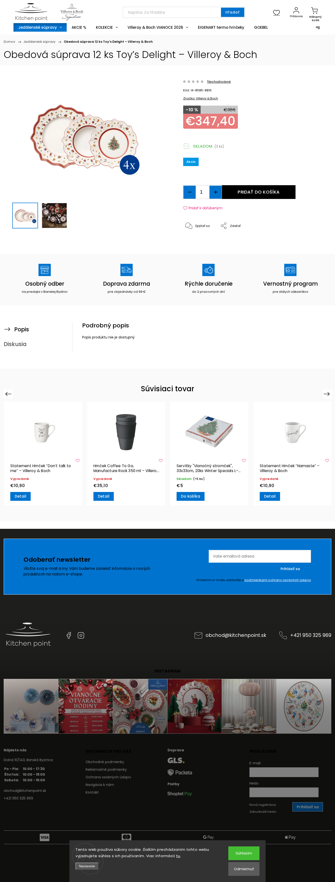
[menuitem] (40, 27)
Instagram (81, 635)
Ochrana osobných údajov (108, 777)
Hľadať (232, 12)
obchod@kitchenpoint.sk (236, 635)
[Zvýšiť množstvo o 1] (215, 192)
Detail (20, 496)
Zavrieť (306, 242)
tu (178, 855)
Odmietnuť (244, 868)
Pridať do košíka (259, 192)
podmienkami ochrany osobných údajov (278, 580)
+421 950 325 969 (310, 635)
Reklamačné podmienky (106, 769)
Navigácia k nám (100, 784)
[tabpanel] (43, 453)
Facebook (68, 635)
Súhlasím (244, 853)
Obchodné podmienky (105, 761)
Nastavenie (87, 866)
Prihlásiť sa (290, 568)
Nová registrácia (262, 805)
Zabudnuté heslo (262, 812)
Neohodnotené (219, 81)
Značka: (200, 98)
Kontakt (92, 792)
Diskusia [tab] (15, 344)
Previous (9, 393)
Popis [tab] (21, 329)
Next (327, 393)
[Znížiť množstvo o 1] (189, 192)
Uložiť (194, 241)
